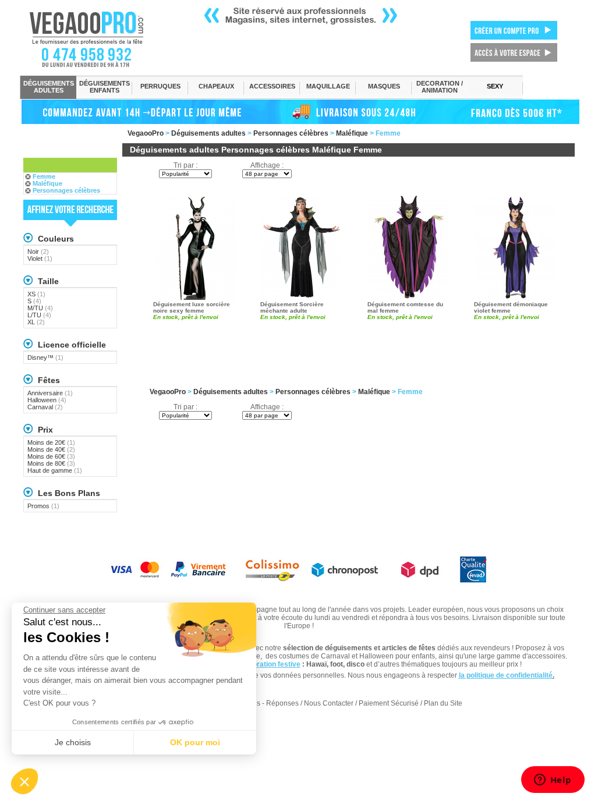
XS (36, 294)
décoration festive (270, 664)
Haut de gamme (54, 470)
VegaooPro (146, 133)
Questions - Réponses (263, 703)
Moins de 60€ (51, 456)
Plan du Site (443, 703)
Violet (39, 258)
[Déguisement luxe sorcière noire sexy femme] (194, 246)
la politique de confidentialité (506, 675)
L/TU (39, 314)
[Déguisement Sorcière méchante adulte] (301, 246)
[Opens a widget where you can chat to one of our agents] (553, 780)
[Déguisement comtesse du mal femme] (408, 246)
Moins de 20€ (51, 442)
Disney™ (45, 357)
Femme (44, 176)
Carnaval (45, 406)
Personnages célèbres (290, 133)
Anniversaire (50, 392)
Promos (43, 505)
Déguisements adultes (208, 133)
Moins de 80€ (51, 463)
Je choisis (73, 742)
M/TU (40, 307)
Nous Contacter (328, 703)
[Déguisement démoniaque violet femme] (515, 246)
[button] (24, 781)
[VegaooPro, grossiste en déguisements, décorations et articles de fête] (99, 39)
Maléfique (352, 133)
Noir (38, 251)
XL (36, 321)
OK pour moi (195, 742)
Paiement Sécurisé (389, 703)
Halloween (46, 399)
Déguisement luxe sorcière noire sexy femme (191, 307)
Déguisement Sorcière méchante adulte (292, 307)
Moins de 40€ (51, 449)
